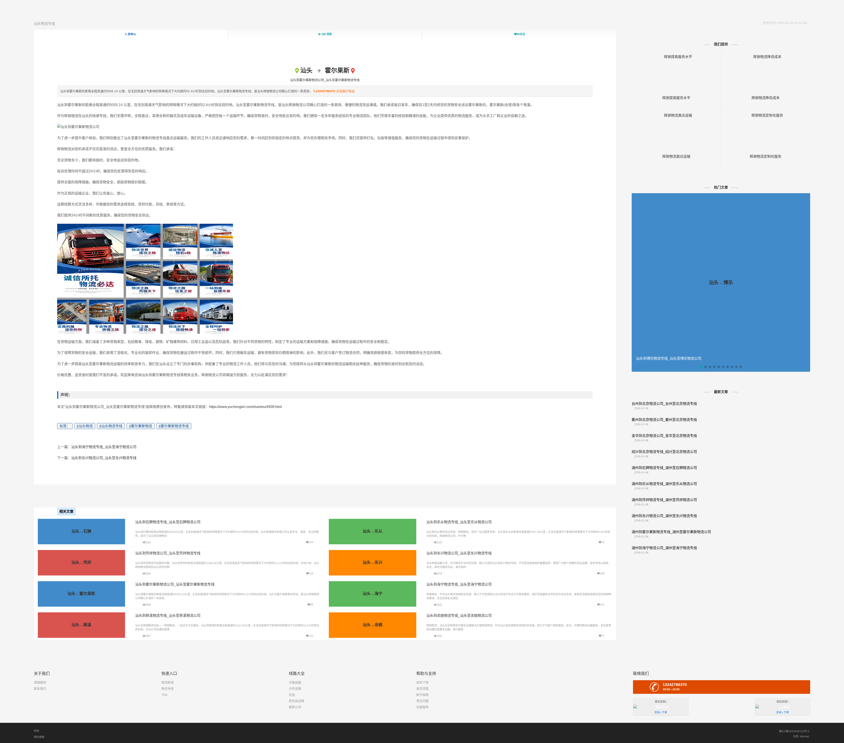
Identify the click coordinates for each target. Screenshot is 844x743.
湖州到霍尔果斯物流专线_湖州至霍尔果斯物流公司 (671, 532)
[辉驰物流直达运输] (676, 115)
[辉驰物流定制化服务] (766, 115)
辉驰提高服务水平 (676, 98)
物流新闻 (167, 682)
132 (311, 635)
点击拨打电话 (335, 91)
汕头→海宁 (372, 594)
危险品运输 (296, 701)
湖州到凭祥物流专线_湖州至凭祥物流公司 (664, 500)
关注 (521, 34)
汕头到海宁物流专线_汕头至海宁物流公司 (103, 447)
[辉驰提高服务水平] (676, 57)
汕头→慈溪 (81, 625)
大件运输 (295, 688)
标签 (796, 736)
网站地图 (39, 737)
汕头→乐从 (372, 531)
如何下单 (422, 682)
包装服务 (422, 707)
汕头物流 (85, 426)
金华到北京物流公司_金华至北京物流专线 (664, 436)
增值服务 (40, 682)
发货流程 (422, 688)
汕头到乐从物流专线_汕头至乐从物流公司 (459, 522)
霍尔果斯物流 (140, 426)
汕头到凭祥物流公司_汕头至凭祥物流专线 (167, 553)
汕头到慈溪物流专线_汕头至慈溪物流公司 (167, 615)
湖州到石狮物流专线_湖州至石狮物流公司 (664, 468)
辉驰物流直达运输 (676, 156)
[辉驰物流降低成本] (766, 57)
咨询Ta (131, 34)
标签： (65, 426)
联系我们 (40, 688)
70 (602, 542)
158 (602, 573)
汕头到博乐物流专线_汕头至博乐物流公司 (668, 358)
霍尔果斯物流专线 (174, 426)
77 (602, 635)
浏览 (326, 34)
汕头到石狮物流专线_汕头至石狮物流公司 (167, 522)
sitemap (804, 736)
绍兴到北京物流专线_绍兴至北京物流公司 (664, 452)
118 (311, 573)
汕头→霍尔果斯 (81, 594)
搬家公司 (295, 707)
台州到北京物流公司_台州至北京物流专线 (664, 404)
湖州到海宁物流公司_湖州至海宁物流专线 (664, 548)
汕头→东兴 (372, 562)
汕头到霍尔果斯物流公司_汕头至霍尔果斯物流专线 (175, 584)
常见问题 (422, 701)
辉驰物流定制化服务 (765, 156)
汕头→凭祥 (81, 562)
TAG (164, 694)
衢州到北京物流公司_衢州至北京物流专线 (664, 420)
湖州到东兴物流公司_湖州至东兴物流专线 (664, 516)
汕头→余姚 (372, 625)
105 (602, 604)
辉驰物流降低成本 (765, 98)
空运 (292, 694)
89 (311, 604)
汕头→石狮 (81, 531)
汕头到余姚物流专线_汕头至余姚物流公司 (459, 615)
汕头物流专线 (44, 23)
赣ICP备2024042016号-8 (794, 731)
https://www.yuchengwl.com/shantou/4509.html (245, 407)
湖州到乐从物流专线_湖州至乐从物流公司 (664, 484)
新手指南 (422, 694)
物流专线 (167, 688)
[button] (701, 367)
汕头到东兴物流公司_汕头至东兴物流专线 (103, 458)
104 (311, 542)
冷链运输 (295, 682)
